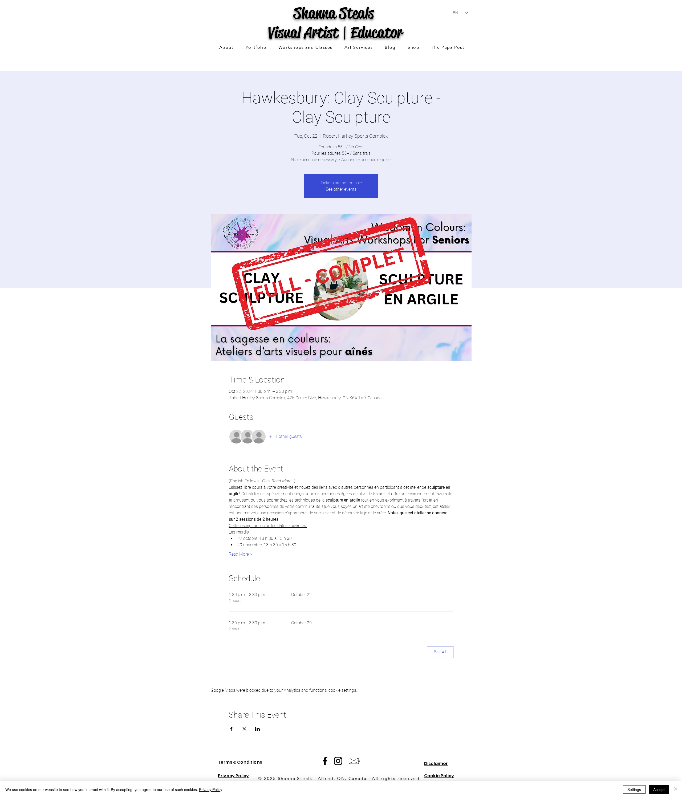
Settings (634, 789)
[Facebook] (325, 761)
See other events (341, 189)
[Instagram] (338, 761)
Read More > (240, 554)
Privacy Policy (210, 789)
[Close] (675, 789)
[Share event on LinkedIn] (257, 729)
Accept (659, 789)
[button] (256, 47)
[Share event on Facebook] (231, 729)
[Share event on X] (244, 729)
